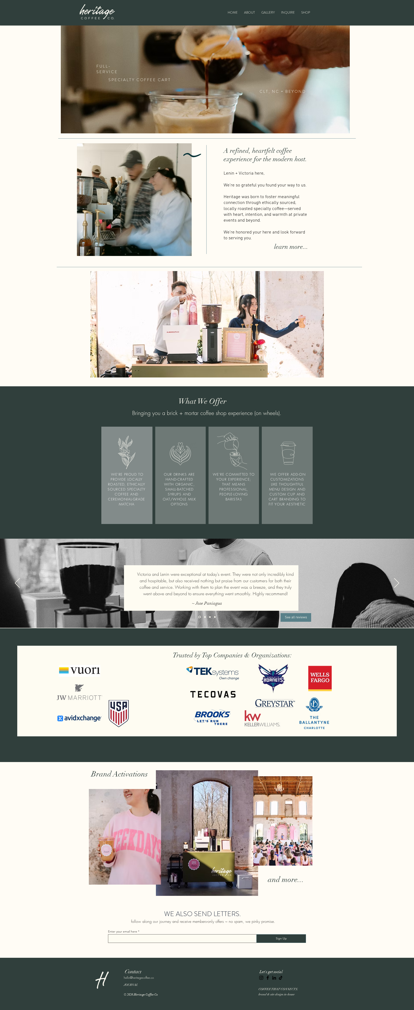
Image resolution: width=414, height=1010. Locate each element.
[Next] (396, 583)
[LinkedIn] (274, 977)
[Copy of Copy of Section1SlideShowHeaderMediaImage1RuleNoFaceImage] (210, 617)
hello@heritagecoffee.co (139, 977)
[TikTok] (280, 977)
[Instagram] (261, 977)
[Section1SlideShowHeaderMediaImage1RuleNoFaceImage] (204, 617)
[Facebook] (267, 977)
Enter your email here (122, 931)
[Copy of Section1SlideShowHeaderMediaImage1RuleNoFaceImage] (215, 617)
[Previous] (17, 583)
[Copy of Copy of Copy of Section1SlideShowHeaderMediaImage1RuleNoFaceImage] (199, 617)
